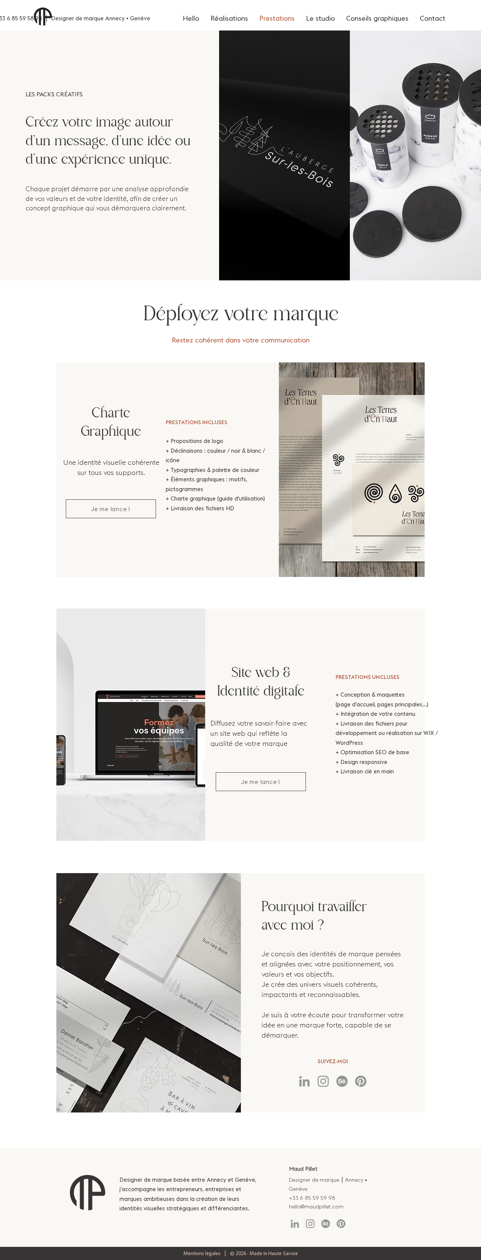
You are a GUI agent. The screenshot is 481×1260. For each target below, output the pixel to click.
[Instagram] (323, 1081)
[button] (111, 508)
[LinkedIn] (304, 1081)
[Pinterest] (360, 1081)
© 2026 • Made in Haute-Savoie (264, 1253)
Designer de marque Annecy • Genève (100, 18)
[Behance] (341, 1081)
